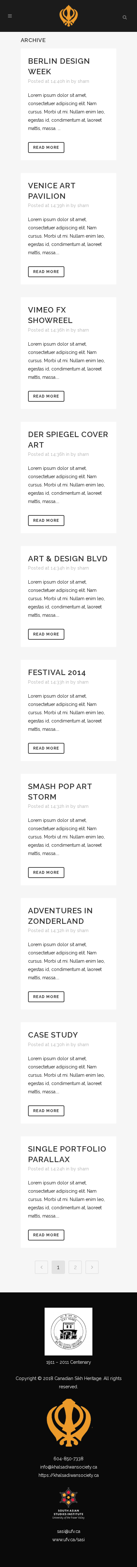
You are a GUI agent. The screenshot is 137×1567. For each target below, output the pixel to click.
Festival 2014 (57, 672)
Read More (46, 147)
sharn (83, 81)
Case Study (53, 1034)
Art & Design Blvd (68, 558)
